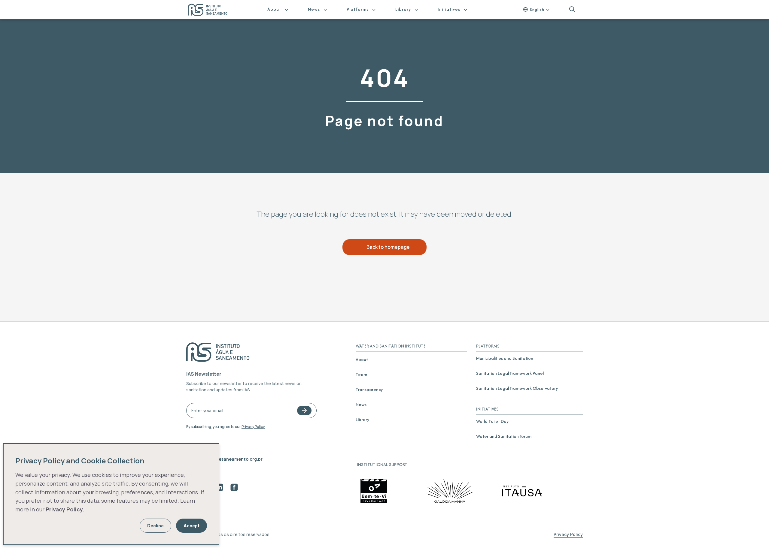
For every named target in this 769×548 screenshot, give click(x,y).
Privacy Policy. (253, 426)
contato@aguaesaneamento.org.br (224, 459)
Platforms (358, 9)
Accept (191, 525)
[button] (572, 9)
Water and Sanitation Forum (503, 436)
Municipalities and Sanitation (504, 358)
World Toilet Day (492, 421)
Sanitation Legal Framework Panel (510, 373)
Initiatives (449, 9)
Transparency (369, 389)
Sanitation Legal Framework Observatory (517, 388)
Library (403, 9)
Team (361, 374)
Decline (155, 525)
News (314, 9)
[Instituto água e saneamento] (211, 10)
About (274, 9)
